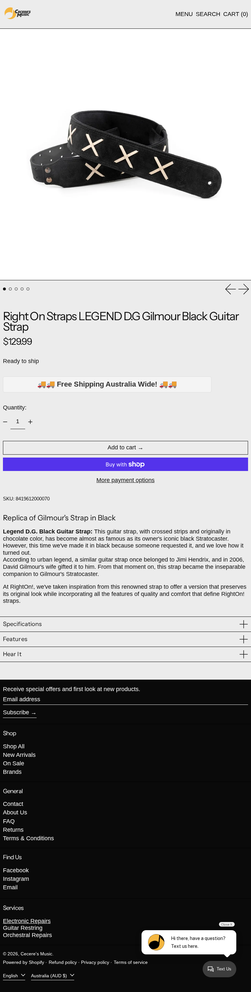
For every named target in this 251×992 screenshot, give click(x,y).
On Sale (13, 763)
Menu (184, 14)
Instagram (16, 879)
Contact (13, 804)
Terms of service (131, 962)
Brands (12, 772)
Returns (13, 830)
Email (10, 887)
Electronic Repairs (27, 921)
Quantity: (14, 407)
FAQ (9, 821)
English (11, 975)
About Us (15, 812)
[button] (208, 14)
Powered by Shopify (23, 962)
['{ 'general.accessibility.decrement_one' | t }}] (5, 422)
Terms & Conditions (28, 838)
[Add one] (30, 422)
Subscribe (16, 712)
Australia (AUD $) (49, 975)
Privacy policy (95, 962)
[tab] (4, 288)
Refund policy (63, 962)
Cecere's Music (36, 953)
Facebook (16, 870)
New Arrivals (19, 755)
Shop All (14, 746)
